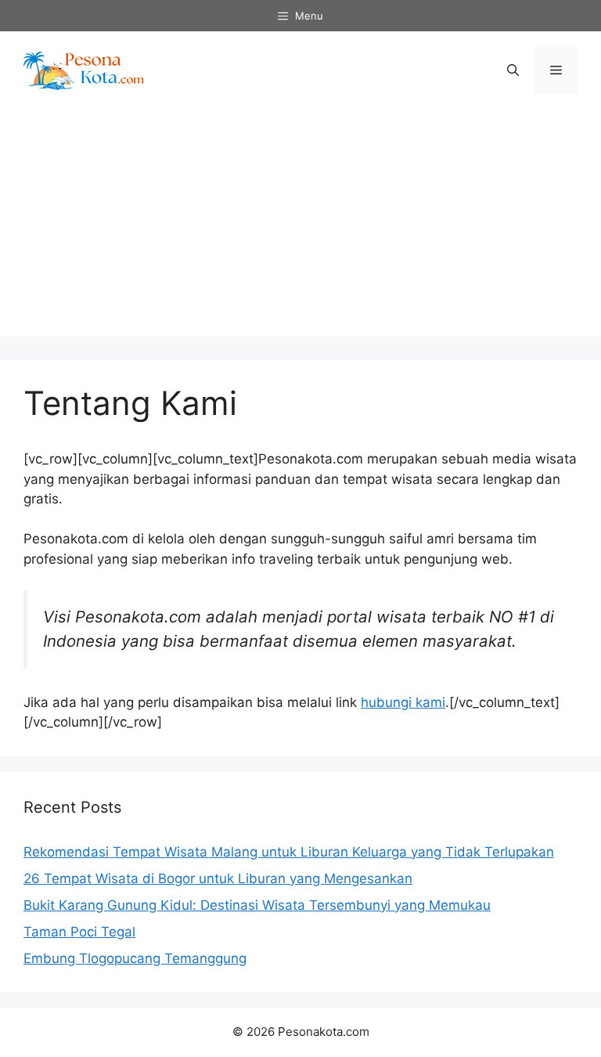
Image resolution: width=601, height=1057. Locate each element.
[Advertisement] (300, 227)
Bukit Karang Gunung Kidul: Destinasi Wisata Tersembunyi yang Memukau (257, 905)
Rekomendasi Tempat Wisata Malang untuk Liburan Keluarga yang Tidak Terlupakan (288, 852)
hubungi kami (403, 702)
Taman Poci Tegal (79, 932)
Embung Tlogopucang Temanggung (135, 958)
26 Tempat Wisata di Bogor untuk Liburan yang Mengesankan (217, 878)
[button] (512, 70)
